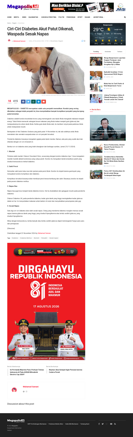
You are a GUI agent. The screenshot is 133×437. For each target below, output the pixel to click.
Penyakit (44, 238)
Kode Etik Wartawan (71, 424)
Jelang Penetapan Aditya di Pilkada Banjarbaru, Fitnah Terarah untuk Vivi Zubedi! (114, 97)
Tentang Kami (84, 424)
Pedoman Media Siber (56, 424)
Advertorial (98, 17)
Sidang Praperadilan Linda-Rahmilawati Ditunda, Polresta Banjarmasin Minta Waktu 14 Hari (107, 132)
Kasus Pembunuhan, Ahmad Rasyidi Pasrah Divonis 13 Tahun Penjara (114, 147)
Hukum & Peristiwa (48, 17)
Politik (61, 17)
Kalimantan (33, 17)
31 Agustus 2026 (98, 138)
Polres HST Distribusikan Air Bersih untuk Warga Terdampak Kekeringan (114, 173)
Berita (16, 17)
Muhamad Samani (19, 41)
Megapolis (15, 425)
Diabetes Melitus (26, 238)
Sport (80, 17)
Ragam (87, 17)
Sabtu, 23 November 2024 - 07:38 (38, 41)
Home (9, 17)
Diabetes (15, 238)
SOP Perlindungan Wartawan (37, 424)
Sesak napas (54, 238)
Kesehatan (21, 23)
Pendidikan (70, 17)
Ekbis (24, 17)
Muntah (36, 238)
